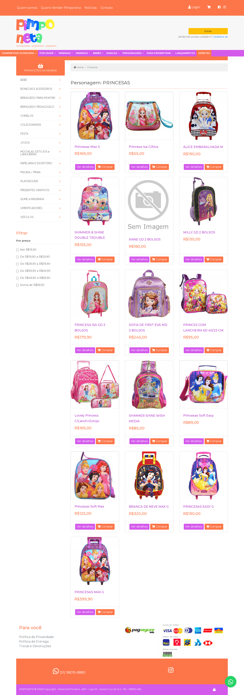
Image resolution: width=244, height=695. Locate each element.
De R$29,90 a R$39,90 (35, 263)
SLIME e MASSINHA (32, 199)
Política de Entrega (34, 641)
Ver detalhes (85, 167)
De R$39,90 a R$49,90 (35, 271)
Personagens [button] (132, 53)
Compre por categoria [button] (18, 53)
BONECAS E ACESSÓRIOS (36, 88)
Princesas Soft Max (89, 506)
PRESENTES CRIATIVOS (34, 190)
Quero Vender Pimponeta (61, 8)
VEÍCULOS (26, 217)
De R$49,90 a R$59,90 (35, 278)
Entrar (208, 31)
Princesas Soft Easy (198, 415)
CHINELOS (26, 115)
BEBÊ (23, 79)
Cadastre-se (220, 36)
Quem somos (27, 8)
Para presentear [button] (159, 53)
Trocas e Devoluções (35, 646)
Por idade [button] (46, 53)
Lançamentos (185, 53)
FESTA (24, 133)
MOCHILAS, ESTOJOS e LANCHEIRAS (34, 153)
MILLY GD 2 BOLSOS (199, 232)
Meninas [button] (65, 53)
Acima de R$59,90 (32, 285)
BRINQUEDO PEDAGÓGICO (37, 106)
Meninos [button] (82, 53)
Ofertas (204, 53)
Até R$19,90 (28, 249)
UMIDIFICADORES (31, 208)
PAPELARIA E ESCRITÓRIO (36, 163)
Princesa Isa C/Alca (143, 147)
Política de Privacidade (36, 637)
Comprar (107, 167)
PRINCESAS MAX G (89, 592)
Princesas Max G (87, 147)
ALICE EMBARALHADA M (203, 147)
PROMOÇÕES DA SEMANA (40, 70)
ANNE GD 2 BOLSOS (145, 239)
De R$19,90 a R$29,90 (35, 256)
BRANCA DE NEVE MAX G (149, 506)
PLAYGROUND (29, 181)
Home (79, 67)
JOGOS (25, 142)
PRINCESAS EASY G (198, 506)
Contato (106, 8)
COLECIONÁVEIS (30, 124)
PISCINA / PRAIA (30, 172)
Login (195, 7)
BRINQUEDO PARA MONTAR (37, 97)
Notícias (91, 8)
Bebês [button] (97, 53)
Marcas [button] (112, 53)
